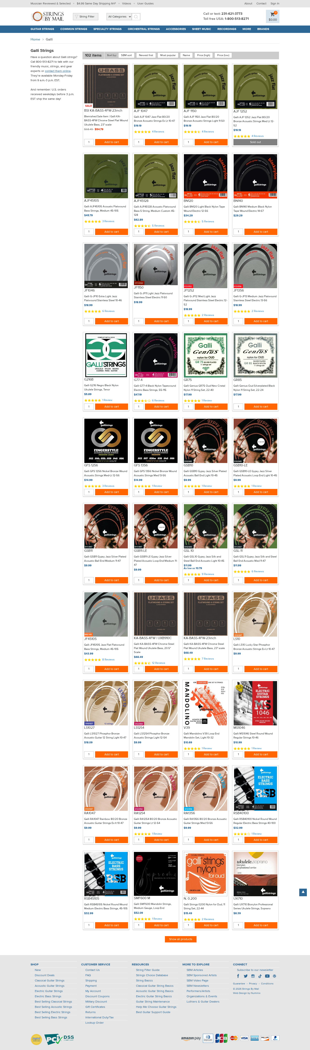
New (38, 970)
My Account (93, 991)
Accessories (176, 29)
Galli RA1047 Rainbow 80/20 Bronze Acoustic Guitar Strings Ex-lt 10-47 (105, 821)
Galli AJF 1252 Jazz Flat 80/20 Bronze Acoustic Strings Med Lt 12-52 (253, 121)
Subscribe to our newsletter (255, 970)
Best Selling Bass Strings (51, 1017)
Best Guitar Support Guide (153, 1012)
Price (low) (223, 55)
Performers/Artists (198, 991)
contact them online (58, 71)
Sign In (275, 3)
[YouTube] (267, 976)
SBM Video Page (197, 980)
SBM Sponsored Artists (202, 975)
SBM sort (126, 55)
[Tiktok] (260, 976)
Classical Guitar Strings (50, 980)
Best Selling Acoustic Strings (53, 1006)
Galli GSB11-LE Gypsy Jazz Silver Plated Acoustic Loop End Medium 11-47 (155, 560)
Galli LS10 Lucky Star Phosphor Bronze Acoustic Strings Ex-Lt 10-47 (254, 647)
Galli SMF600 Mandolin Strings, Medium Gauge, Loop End (152, 906)
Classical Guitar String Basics (155, 985)
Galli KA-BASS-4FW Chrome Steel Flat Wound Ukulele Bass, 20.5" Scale (154, 648)
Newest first (146, 55)
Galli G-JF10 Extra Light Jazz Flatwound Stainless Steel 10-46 (103, 298)
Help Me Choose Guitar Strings (156, 1006)
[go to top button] (303, 892)
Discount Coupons (97, 996)
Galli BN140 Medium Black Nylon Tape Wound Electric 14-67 (252, 208)
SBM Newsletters (198, 985)
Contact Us (92, 970)
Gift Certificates (95, 1006)
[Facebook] (238, 976)
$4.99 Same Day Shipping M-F (96, 3)
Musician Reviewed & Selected (51, 3)
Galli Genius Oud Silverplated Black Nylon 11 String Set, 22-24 (254, 388)
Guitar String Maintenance (153, 1001)
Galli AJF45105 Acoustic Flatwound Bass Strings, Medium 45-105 (105, 208)
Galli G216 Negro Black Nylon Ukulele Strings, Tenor (101, 387)
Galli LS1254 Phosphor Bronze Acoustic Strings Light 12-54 (151, 735)
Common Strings (73, 29)
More (247, 29)
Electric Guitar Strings (49, 991)
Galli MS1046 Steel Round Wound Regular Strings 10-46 (253, 735)
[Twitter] (246, 976)
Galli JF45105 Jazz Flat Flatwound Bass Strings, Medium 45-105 (104, 647)
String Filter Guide (148, 970)
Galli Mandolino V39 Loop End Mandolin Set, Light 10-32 (201, 735)
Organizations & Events (202, 996)
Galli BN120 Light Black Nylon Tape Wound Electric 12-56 (204, 208)
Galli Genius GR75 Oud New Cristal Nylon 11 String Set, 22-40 (204, 388)
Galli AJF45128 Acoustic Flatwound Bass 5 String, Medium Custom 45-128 (155, 210)
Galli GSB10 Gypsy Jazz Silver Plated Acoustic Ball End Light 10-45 (205, 473)
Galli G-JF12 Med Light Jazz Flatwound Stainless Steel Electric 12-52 (205, 300)
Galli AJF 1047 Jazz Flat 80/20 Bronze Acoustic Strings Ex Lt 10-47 (154, 119)
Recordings (226, 29)
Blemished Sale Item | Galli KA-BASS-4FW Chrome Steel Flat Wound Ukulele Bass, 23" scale (106, 120)
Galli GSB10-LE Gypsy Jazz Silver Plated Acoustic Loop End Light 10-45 (255, 473)
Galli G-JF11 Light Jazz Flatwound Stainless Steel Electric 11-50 (153, 295)
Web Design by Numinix (246, 993)
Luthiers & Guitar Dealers (203, 1001)
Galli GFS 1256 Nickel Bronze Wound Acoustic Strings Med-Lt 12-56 (105, 473)
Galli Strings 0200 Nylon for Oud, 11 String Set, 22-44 (204, 906)
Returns (90, 1012)
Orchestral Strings (144, 29)
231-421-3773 (231, 14)
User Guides (145, 3)
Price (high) (203, 55)
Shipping (91, 980)
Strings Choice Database (152, 975)
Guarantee (239, 984)
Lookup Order (94, 1022)
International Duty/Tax (99, 1017)
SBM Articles (195, 970)
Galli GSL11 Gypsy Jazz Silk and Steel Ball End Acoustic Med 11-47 (255, 558)
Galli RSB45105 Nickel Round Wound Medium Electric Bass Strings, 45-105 (106, 906)
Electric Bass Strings (48, 996)
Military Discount (96, 1001)
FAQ (88, 975)
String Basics (144, 980)
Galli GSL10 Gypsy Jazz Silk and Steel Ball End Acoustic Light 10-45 (204, 558)
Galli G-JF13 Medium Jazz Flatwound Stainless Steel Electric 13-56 (254, 298)
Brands (263, 29)
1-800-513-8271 (237, 19)
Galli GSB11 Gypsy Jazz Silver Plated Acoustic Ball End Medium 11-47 (105, 558)
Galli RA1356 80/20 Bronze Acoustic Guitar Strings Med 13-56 (205, 821)
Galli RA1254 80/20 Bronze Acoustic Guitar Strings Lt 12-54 (155, 821)
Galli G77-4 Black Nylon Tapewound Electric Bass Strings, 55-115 (155, 388)
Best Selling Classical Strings (53, 1001)
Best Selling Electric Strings (52, 1012)
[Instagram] (253, 976)
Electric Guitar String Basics (154, 996)
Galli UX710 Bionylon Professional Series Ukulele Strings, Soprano (253, 906)
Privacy (253, 984)
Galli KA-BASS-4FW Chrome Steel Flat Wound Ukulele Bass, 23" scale (204, 646)
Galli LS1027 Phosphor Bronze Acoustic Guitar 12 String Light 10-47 (105, 735)
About (248, 3)
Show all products (180, 939)
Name (186, 55)
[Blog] (274, 976)
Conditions (267, 984)
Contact (261, 3)
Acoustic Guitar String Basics (155, 991)
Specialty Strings (107, 29)
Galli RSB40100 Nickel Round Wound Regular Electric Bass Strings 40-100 (255, 821)
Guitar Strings (42, 29)
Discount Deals (45, 975)
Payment (91, 985)
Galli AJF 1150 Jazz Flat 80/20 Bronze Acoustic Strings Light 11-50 (204, 119)
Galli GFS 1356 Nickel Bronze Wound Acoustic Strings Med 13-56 (155, 473)
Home (35, 39)
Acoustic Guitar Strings (50, 985)
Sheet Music (201, 29)
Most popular (168, 55)
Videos (126, 3)
